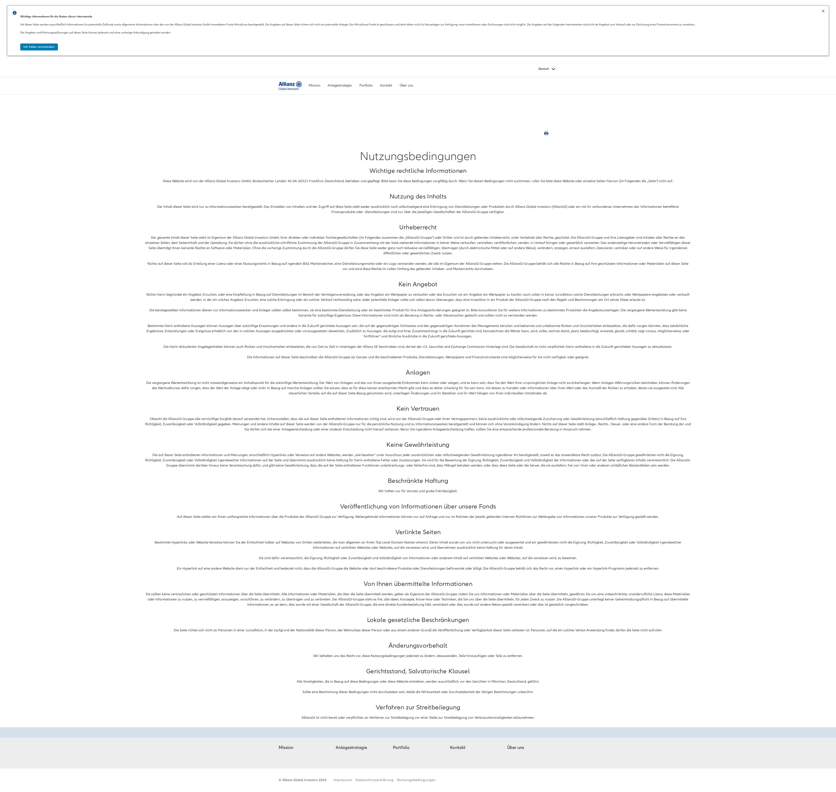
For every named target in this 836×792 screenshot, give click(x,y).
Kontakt (457, 747)
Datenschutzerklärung (374, 780)
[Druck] (546, 133)
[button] (823, 11)
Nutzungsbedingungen (416, 780)
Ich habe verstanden (39, 47)
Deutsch (543, 69)
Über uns (515, 747)
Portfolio (401, 747)
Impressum (343, 780)
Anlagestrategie (351, 747)
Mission (286, 747)
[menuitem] (314, 85)
